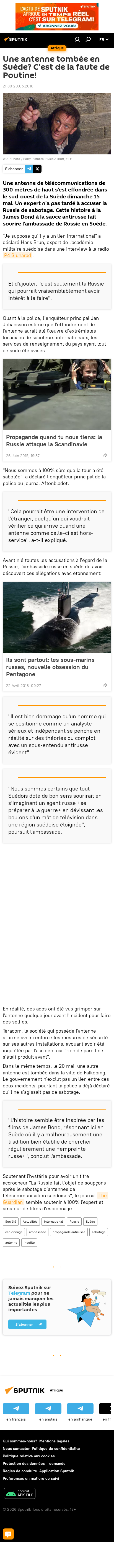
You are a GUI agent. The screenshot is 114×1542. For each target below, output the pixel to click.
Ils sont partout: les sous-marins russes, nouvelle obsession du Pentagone (50, 667)
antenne (11, 1242)
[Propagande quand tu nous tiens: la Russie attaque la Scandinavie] (57, 394)
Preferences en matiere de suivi (31, 1478)
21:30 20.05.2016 (18, 86)
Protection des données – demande (34, 1463)
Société (10, 1221)
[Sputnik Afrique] (16, 41)
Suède (90, 1221)
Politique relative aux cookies (29, 1455)
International (53, 1221)
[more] (104, 455)
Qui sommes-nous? (20, 1441)
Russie (74, 1221)
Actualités (30, 1221)
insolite (29, 1242)
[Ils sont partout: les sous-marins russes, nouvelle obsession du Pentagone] (57, 617)
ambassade (37, 1232)
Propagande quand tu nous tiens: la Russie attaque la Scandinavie (54, 440)
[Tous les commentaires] (8, 1534)
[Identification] (77, 39)
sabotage (98, 1232)
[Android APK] (19, 1494)
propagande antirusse (69, 1232)
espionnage (13, 1232)
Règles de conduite (20, 1470)
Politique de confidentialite (56, 1448)
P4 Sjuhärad (17, 255)
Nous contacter (16, 1448)
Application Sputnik (56, 1470)
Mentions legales (54, 1441)
